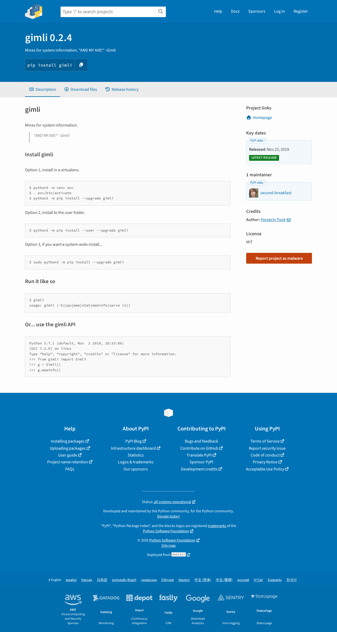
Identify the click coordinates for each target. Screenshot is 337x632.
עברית (258, 580)
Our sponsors (135, 469)
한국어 (291, 580)
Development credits (199, 469)
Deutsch (184, 580)
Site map (168, 545)
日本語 (102, 580)
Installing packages (68, 441)
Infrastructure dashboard (133, 448)
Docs (235, 11)
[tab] (42, 89)
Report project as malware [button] (279, 258)
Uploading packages (68, 448)
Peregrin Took (273, 220)
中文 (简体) (203, 580)
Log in (279, 11)
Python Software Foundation (166, 531)
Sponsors (256, 11)
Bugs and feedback (201, 441)
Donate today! (168, 516)
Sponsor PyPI (201, 462)
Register (301, 11)
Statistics (136, 455)
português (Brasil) (124, 580)
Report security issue (267, 448)
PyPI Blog (133, 441)
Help (218, 11)
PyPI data (256, 140)
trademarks (217, 526)
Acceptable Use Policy (265, 469)
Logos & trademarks (135, 462)
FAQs (69, 469)
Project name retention (67, 462)
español (71, 580)
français (86, 580)
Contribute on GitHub (199, 448)
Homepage (262, 118)
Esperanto (275, 580)
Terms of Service (265, 441)
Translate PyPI (199, 455)
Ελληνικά (167, 580)
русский (243, 580)
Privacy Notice (265, 462)
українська (149, 580)
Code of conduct (265, 455)
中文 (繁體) (224, 580)
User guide (67, 455)
